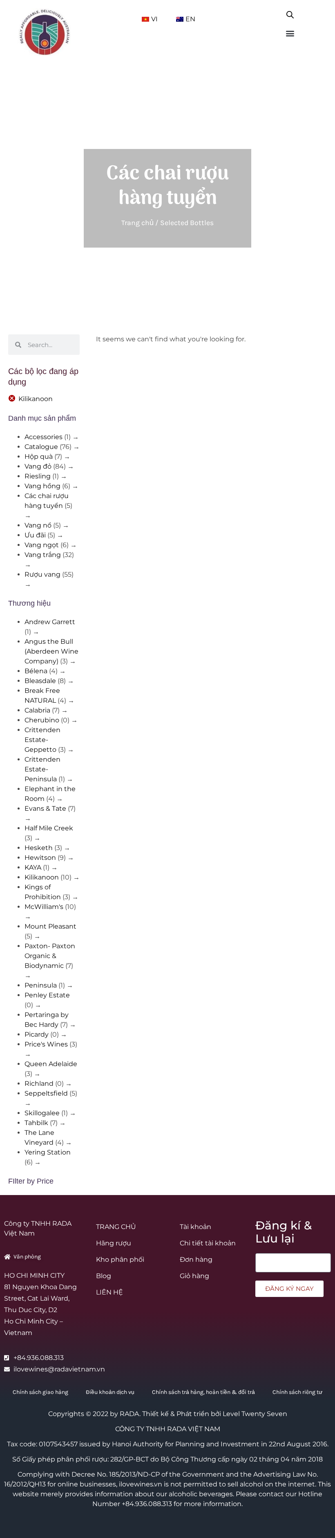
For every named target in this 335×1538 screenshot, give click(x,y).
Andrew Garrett (50, 622)
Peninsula (41, 985)
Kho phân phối (120, 1259)
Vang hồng (42, 486)
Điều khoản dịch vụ (110, 1392)
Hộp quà (39, 456)
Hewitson (40, 857)
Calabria (37, 710)
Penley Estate (47, 995)
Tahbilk (36, 1123)
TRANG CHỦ (116, 1227)
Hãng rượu (113, 1243)
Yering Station (48, 1152)
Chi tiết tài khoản (208, 1243)
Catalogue (41, 447)
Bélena (36, 671)
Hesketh (39, 848)
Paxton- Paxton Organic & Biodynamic (50, 956)
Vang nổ (38, 525)
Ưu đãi (35, 535)
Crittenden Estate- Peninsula (42, 769)
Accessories (44, 437)
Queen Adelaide (51, 1064)
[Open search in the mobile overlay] (290, 13)
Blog (103, 1276)
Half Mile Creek (49, 828)
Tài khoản (195, 1227)
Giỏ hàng (194, 1276)
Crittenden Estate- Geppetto (42, 739)
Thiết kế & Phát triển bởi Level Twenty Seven (214, 1414)
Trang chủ (137, 223)
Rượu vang (42, 574)
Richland (39, 1083)
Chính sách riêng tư (297, 1392)
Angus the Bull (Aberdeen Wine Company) (51, 651)
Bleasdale (40, 681)
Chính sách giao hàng (40, 1392)
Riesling (38, 476)
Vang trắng (43, 555)
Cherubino (42, 720)
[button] (290, 33)
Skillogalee (42, 1113)
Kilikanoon (35, 399)
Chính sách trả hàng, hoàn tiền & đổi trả (203, 1392)
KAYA (33, 867)
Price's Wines (46, 1044)
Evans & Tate (45, 808)
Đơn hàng (196, 1259)
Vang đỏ (38, 466)
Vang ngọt (42, 545)
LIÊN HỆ (109, 1292)
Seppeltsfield (46, 1093)
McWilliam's (44, 907)
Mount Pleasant (50, 926)
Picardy (37, 1034)
